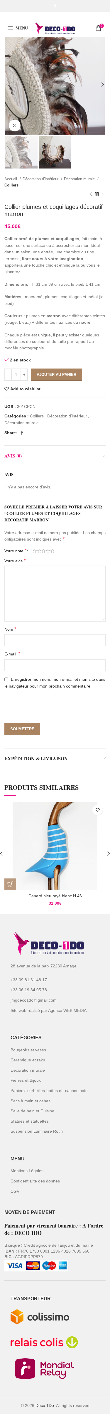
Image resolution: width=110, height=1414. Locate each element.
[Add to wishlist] (97, 810)
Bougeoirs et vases (28, 1050)
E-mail (12, 653)
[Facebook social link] (55, 6)
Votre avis (15, 560)
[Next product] (103, 194)
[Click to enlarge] (15, 125)
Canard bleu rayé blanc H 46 (55, 895)
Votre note (15, 551)
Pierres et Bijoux (26, 1080)
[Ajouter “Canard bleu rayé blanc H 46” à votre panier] (10, 884)
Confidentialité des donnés (35, 1181)
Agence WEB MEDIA (67, 1010)
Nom (10, 629)
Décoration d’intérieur (41, 179)
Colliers (11, 185)
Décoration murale (80, 179)
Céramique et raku (28, 1060)
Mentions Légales (27, 1170)
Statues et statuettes (30, 1121)
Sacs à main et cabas (30, 1101)
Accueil (11, 179)
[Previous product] (91, 194)
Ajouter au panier (56, 374)
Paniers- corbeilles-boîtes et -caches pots (49, 1090)
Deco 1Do (44, 1405)
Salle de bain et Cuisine (32, 1111)
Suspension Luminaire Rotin (37, 1131)
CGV (15, 1191)
